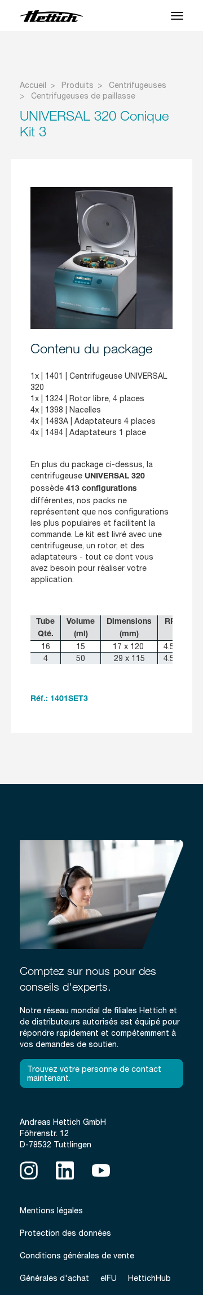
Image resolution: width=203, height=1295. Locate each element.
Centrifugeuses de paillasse (83, 95)
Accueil (33, 85)
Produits (77, 85)
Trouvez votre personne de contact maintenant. (94, 1074)
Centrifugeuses (137, 85)
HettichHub (149, 1278)
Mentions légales (51, 1210)
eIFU (108, 1278)
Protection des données (65, 1233)
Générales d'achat (54, 1278)
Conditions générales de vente (77, 1255)
